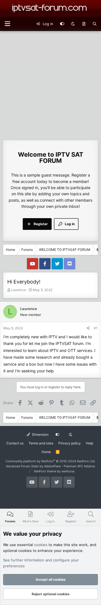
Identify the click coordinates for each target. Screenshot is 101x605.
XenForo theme (45, 471)
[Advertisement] (50, 84)
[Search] (94, 24)
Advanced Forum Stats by (50, 466)
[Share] (88, 328)
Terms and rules (41, 443)
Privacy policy (69, 443)
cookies (40, 544)
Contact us (15, 443)
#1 (96, 328)
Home (46, 452)
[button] (7, 24)
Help (89, 443)
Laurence (18, 290)
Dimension (40, 434)
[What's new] (83, 24)
